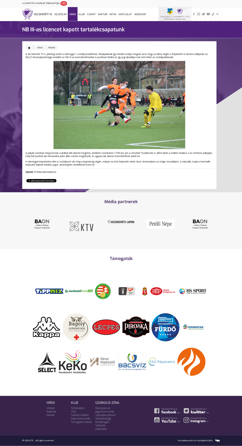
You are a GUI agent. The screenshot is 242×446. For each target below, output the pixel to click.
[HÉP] (163, 291)
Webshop (140, 14)
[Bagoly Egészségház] (77, 327)
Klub (82, 14)
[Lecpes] (106, 327)
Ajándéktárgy (103, 418)
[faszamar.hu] (217, 440)
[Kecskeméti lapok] (121, 221)
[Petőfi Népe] (161, 224)
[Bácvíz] (132, 361)
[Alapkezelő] (103, 361)
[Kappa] (47, 327)
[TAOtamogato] (162, 361)
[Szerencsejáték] (49, 291)
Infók (112, 14)
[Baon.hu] (42, 224)
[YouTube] (208, 14)
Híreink (51, 47)
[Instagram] (198, 14)
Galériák (51, 411)
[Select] (47, 361)
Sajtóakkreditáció (105, 415)
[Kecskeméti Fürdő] (165, 327)
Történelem (78, 408)
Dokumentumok (80, 418)
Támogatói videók (81, 422)
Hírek (72, 14)
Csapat (91, 14)
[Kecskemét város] (144, 291)
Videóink (100, 425)
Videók (51, 408)
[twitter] (203, 14)
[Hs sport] (193, 291)
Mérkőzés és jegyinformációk (104, 409)
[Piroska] (136, 327)
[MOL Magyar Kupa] (127, 291)
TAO (73, 411)
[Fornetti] (191, 361)
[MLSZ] (103, 291)
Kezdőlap (60, 14)
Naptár (102, 14)
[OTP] (79, 291)
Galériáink (101, 429)
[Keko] (73, 361)
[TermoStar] (195, 327)
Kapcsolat (125, 14)
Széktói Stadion (80, 415)
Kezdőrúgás (102, 422)
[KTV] (81, 226)
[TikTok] (213, 14)
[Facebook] (193, 14)
